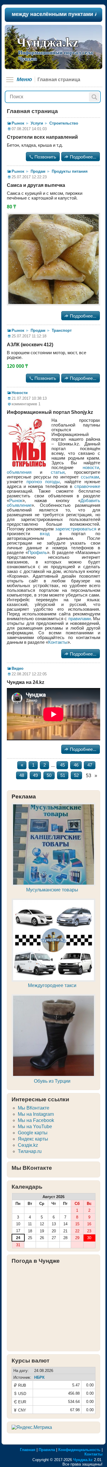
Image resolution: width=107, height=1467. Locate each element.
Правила (47, 1450)
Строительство (63, 123)
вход (45, 533)
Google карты (33, 1132)
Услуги (37, 123)
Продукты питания (70, 171)
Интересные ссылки (40, 1099)
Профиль (37, 552)
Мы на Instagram (36, 1114)
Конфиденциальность (79, 1450)
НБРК (39, 1377)
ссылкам (90, 477)
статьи (57, 472)
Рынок (18, 123)
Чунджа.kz (47, 42)
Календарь (27, 1187)
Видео (17, 668)
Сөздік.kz (28, 1145)
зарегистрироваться (75, 529)
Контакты (57, 642)
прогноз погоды (43, 481)
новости (91, 467)
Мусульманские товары (52, 889)
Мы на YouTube (35, 1126)
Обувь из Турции (52, 1081)
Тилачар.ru (30, 1151)
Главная (27, 1450)
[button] (94, 97)
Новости (20, 393)
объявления (19, 472)
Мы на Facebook (36, 1120)
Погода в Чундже (36, 1261)
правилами (79, 618)
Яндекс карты (33, 1138)
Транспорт (62, 330)
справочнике (87, 486)
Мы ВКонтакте (33, 1107)
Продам (38, 171)
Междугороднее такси (52, 985)
